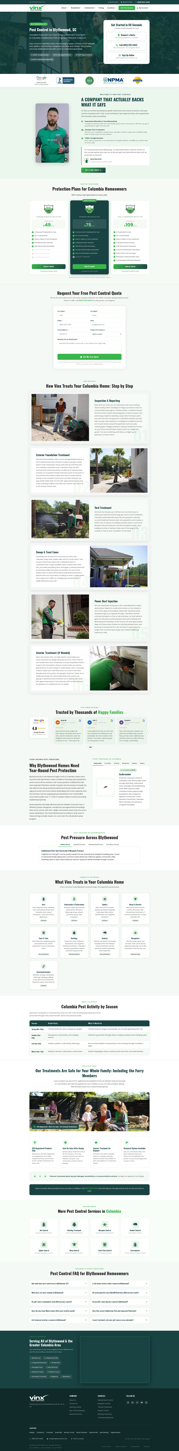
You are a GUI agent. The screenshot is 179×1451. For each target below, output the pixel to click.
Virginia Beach (115, 1432)
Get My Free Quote (90, 356)
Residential (76, 8)
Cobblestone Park (65, 844)
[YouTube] (142, 1402)
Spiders (142, 763)
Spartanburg (104, 1432)
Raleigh (31, 1432)
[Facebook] (128, 1402)
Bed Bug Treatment (105, 1414)
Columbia (49, 1432)
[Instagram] (137, 1402)
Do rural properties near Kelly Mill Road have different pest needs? (115, 1292)
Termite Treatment (105, 1407)
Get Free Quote (127, 8)
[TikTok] (146, 1402)
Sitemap (147, 1446)
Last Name (94, 311)
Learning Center (75, 1407)
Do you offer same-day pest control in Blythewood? (110, 1302)
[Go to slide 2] (91, 747)
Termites (116, 763)
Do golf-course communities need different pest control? (52, 1302)
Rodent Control (103, 1411)
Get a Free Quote (92, 170)
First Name (61, 311)
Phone (59, 320)
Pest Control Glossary (77, 1411)
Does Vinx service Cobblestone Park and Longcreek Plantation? (114, 1311)
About (65, 8)
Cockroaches (98, 763)
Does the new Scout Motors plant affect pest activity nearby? (53, 1311)
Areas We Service (76, 1414)
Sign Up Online (49, 266)
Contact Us (74, 1404)
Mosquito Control (104, 1404)
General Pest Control (105, 1400)
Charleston (40, 1432)
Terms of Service (121, 1446)
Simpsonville (93, 1432)
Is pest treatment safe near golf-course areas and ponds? (113, 1320)
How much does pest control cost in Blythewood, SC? (50, 1283)
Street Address (62, 330)
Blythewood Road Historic (96, 844)
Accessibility (135, 1446)
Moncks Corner (69, 1432)
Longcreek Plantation (79, 844)
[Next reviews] (148, 731)
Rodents (134, 763)
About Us (73, 1400)
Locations (111, 8)
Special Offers (127, 2)
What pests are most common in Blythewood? (47, 1292)
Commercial (90, 8)
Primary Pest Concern (97, 330)
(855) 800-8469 (143, 2)
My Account (114, 2)
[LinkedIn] (132, 1402)
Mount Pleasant (81, 1432)
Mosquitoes (125, 763)
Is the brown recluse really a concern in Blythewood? (110, 1283)
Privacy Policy (98, 364)
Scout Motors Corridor (112, 844)
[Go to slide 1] (88, 747)
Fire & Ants (108, 763)
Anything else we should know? (67, 339)
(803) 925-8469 (85, 300)
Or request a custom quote (48, 271)
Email (92, 320)
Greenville (58, 1432)
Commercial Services (105, 1418)
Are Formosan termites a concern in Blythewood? (49, 1320)
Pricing (101, 8)
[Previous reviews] (53, 731)
